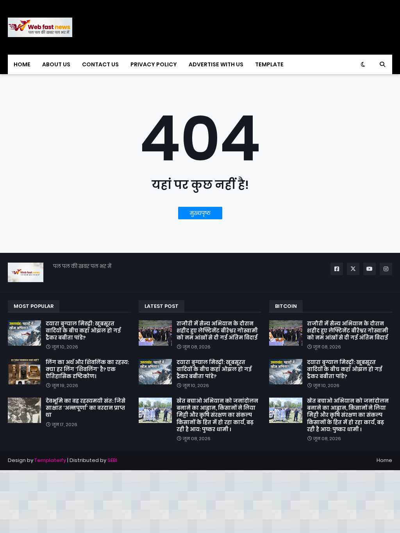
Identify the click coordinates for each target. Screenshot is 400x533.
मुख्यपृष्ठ (200, 213)
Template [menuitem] (269, 64)
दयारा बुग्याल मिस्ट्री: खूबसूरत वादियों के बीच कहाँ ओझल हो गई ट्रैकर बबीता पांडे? (83, 330)
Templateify (50, 460)
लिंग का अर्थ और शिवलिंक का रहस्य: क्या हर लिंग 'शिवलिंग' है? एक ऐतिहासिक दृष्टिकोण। (87, 369)
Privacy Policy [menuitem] (153, 64)
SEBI (112, 460)
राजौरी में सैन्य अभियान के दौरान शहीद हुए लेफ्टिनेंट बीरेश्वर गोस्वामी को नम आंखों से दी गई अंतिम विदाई (217, 330)
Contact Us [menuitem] (100, 64)
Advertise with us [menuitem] (216, 64)
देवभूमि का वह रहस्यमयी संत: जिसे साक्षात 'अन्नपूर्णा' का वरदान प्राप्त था (85, 408)
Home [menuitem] (22, 64)
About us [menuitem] (56, 64)
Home (384, 460)
